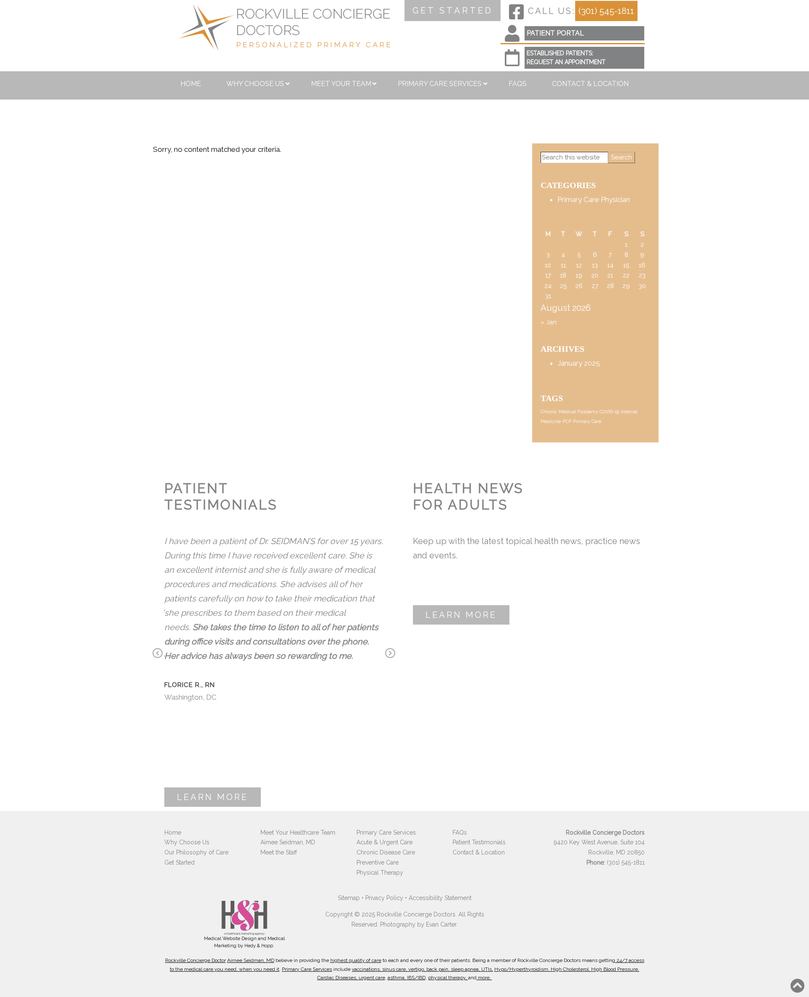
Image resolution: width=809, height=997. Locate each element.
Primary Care (587, 421)
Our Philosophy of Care (196, 852)
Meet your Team (341, 84)
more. (484, 978)
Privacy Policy (384, 898)
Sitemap (349, 898)
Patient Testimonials (479, 842)
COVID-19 (609, 411)
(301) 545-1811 (606, 10)
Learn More (212, 797)
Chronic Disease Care (385, 852)
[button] (797, 985)
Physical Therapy (379, 872)
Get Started (179, 862)
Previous (157, 654)
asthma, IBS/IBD (407, 978)
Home (190, 84)
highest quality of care (355, 960)
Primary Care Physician (593, 199)
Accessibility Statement (440, 898)
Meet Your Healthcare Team (297, 832)
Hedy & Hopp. (259, 945)
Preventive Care (377, 862)
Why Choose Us (255, 84)
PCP (567, 421)
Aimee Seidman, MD (287, 842)
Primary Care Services (440, 84)
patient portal (555, 33)
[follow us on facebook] (516, 12)
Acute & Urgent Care (384, 842)
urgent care (372, 978)
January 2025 (578, 363)
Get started (453, 10)
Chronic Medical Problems (569, 411)
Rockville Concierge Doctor (195, 960)
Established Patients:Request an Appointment (566, 57)
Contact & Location (590, 84)
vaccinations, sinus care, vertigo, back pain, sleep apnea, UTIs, (422, 969)
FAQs (518, 84)
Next (390, 654)
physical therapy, (448, 978)
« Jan (549, 322)
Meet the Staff (278, 852)
